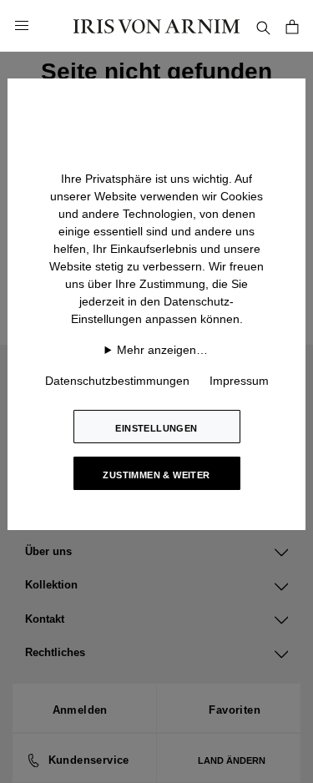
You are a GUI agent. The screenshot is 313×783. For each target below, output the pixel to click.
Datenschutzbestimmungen (117, 380)
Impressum (239, 380)
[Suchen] (262, 25)
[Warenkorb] (292, 25)
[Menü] (21, 26)
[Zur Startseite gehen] (156, 25)
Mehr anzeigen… (162, 349)
